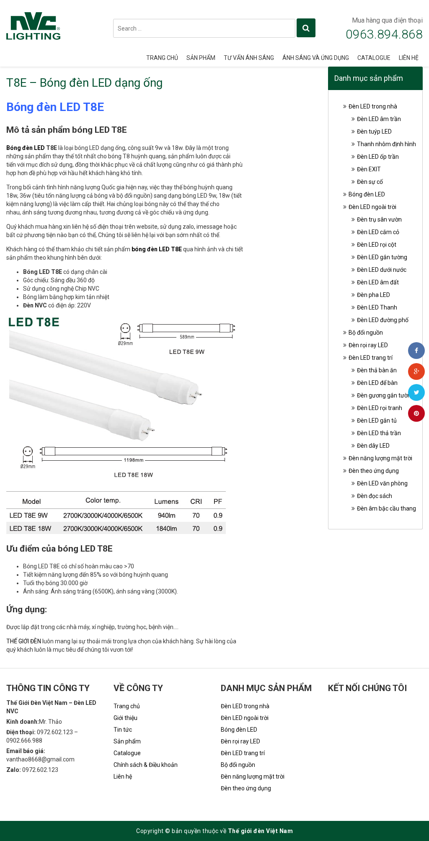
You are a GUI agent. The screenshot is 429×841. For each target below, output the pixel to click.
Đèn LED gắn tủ (377, 420)
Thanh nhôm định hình (386, 144)
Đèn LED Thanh (377, 307)
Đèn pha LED (373, 295)
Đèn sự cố (370, 181)
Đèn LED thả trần (379, 433)
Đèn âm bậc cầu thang (386, 508)
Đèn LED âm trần (379, 119)
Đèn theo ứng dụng (374, 470)
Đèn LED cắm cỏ (378, 232)
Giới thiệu (125, 718)
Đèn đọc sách (374, 496)
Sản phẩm (200, 57)
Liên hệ (409, 57)
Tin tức (123, 729)
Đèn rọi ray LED (368, 345)
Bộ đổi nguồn (366, 332)
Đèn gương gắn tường (385, 395)
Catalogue (373, 57)
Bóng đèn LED (25, 147)
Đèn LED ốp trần (378, 156)
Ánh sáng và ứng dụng (315, 57)
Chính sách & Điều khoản (146, 764)
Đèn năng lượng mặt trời (380, 458)
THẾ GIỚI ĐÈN (23, 641)
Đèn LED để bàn (377, 382)
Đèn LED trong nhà (373, 106)
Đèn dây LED (373, 445)
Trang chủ (162, 57)
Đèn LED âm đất (378, 282)
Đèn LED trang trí (371, 357)
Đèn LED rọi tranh (379, 408)
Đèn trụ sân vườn (379, 219)
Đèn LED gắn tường (382, 257)
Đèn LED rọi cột (376, 244)
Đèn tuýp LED (374, 131)
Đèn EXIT (369, 169)
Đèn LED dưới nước (381, 269)
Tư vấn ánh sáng (249, 57)
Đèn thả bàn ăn (377, 370)
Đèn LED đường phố (382, 320)
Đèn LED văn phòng (382, 483)
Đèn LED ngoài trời (372, 207)
